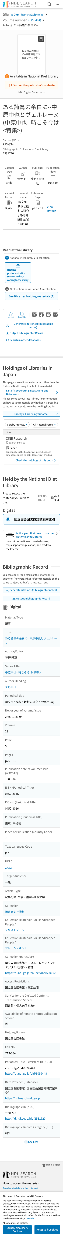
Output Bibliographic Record (27, 333)
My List (11, 317)
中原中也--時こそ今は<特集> (23, 672)
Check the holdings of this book (34, 460)
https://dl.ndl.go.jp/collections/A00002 (30, 973)
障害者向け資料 (15, 912)
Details (30, 1218)
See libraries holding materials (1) (31, 296)
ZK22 (8, 867)
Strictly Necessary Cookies (17, 1229)
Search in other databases (25, 340)
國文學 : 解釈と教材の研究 (26, 15)
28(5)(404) (34, 20)
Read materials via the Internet (20, 1188)
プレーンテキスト (16, 948)
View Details (51, 209)
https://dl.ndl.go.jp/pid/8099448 (26, 1073)
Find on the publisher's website (33, 85)
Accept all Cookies (47, 1229)
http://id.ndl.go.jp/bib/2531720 (25, 1118)
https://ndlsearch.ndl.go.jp (22, 1098)
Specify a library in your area (31, 414)
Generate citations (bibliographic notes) (33, 325)
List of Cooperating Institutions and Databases (27, 392)
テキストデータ (15, 930)
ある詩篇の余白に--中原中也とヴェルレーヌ (31, 640)
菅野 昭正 (11, 687)
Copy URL (22, 317)
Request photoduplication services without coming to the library (17, 275)
